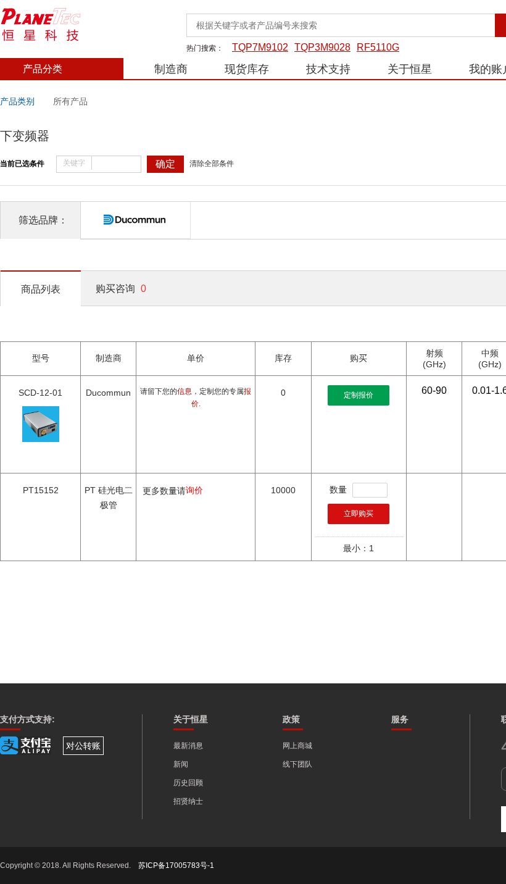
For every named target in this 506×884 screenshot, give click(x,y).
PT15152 (41, 490)
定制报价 (358, 395)
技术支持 (328, 69)
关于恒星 (410, 69)
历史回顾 (188, 782)
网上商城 (297, 745)
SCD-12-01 (40, 393)
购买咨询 (121, 288)
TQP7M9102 (260, 47)
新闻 (180, 764)
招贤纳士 (188, 801)
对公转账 (83, 746)
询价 (194, 490)
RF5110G (378, 47)
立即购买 (358, 513)
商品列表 (40, 289)
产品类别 (17, 101)
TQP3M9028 (322, 47)
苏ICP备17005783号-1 (176, 865)
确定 (165, 164)
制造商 (171, 69)
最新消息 (188, 745)
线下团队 (297, 764)
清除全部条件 (211, 163)
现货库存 (247, 69)
